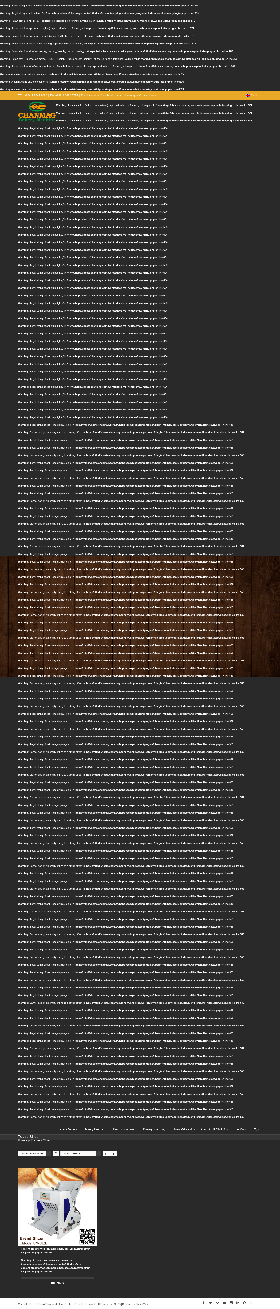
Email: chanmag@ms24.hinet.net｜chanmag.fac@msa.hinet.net (119, 95)
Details (59, 1283)
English (255, 95)
